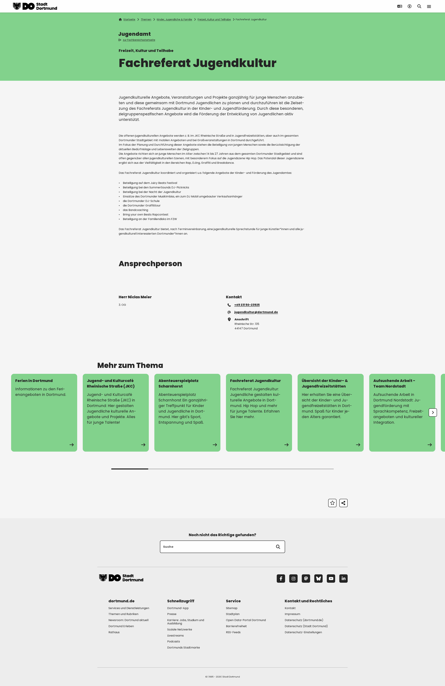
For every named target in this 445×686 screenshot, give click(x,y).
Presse (171, 614)
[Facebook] (281, 578)
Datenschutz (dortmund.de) (304, 620)
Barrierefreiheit (236, 626)
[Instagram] (293, 578)
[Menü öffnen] (429, 6)
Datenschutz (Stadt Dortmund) (306, 626)
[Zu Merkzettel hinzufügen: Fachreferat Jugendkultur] (332, 503)
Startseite (129, 19)
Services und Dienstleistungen (128, 608)
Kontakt (290, 608)
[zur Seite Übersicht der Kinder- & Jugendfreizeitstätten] (331, 413)
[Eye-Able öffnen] (409, 6)
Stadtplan (233, 614)
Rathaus (114, 632)
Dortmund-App (178, 608)
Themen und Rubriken (123, 614)
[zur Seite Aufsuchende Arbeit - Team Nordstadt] (402, 413)
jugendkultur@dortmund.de (256, 312)
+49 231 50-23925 (247, 305)
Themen (146, 19)
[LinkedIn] (343, 578)
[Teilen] (343, 503)
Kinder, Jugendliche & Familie (174, 19)
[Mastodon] (306, 578)
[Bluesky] (318, 578)
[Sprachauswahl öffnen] (400, 6)
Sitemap (231, 608)
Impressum (292, 614)
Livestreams (175, 636)
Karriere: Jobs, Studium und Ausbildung (185, 621)
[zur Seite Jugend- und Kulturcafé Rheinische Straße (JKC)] (116, 413)
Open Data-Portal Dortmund (246, 620)
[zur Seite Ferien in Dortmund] (44, 413)
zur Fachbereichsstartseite (139, 40)
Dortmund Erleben (121, 626)
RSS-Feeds (233, 632)
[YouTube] (331, 578)
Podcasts (173, 641)
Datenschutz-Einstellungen (303, 632)
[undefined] (433, 412)
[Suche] (278, 547)
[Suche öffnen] (419, 6)
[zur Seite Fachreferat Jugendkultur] (259, 413)
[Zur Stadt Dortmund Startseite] (35, 6)
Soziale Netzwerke (179, 629)
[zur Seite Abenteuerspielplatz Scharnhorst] (187, 413)
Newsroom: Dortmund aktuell (128, 620)
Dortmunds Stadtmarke (183, 648)
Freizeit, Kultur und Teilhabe (214, 19)
